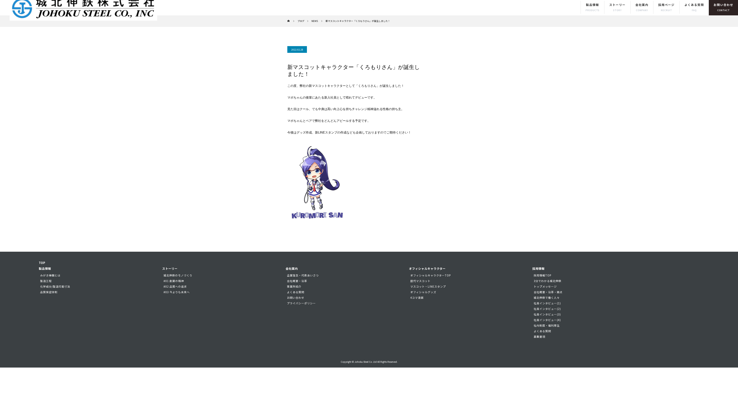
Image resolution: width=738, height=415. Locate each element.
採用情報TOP (542, 275)
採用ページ (666, 7)
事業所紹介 (294, 286)
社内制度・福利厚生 (547, 325)
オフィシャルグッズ (423, 292)
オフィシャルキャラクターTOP (430, 275)
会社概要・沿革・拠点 (548, 292)
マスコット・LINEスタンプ (428, 286)
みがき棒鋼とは (50, 275)
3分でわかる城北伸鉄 (547, 281)
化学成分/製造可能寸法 (55, 286)
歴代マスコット (420, 281)
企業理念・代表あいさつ (303, 275)
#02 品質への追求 (175, 286)
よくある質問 (694, 7)
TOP (42, 263)
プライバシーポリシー (301, 303)
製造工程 (46, 281)
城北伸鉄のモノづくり (178, 275)
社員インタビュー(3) (547, 314)
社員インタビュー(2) (547, 309)
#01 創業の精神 (174, 281)
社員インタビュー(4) (547, 320)
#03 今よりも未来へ (177, 292)
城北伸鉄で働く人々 (547, 298)
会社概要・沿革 (297, 281)
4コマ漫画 (417, 298)
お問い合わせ (723, 7)
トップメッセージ (545, 286)
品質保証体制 (48, 292)
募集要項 (539, 337)
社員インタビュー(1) (547, 303)
